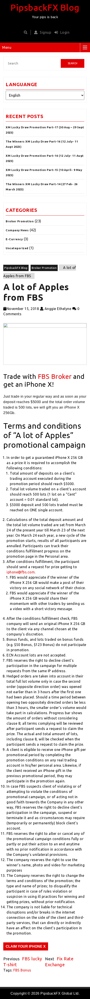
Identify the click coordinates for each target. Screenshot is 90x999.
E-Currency (14, 239)
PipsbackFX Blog (45, 7)
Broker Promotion (20, 221)
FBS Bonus (22, 970)
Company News (17, 230)
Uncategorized (17, 248)
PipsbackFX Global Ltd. (60, 993)
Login (64, 32)
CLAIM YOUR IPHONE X (26, 946)
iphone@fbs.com (21, 572)
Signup (45, 32)
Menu (6, 47)
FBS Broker (55, 376)
